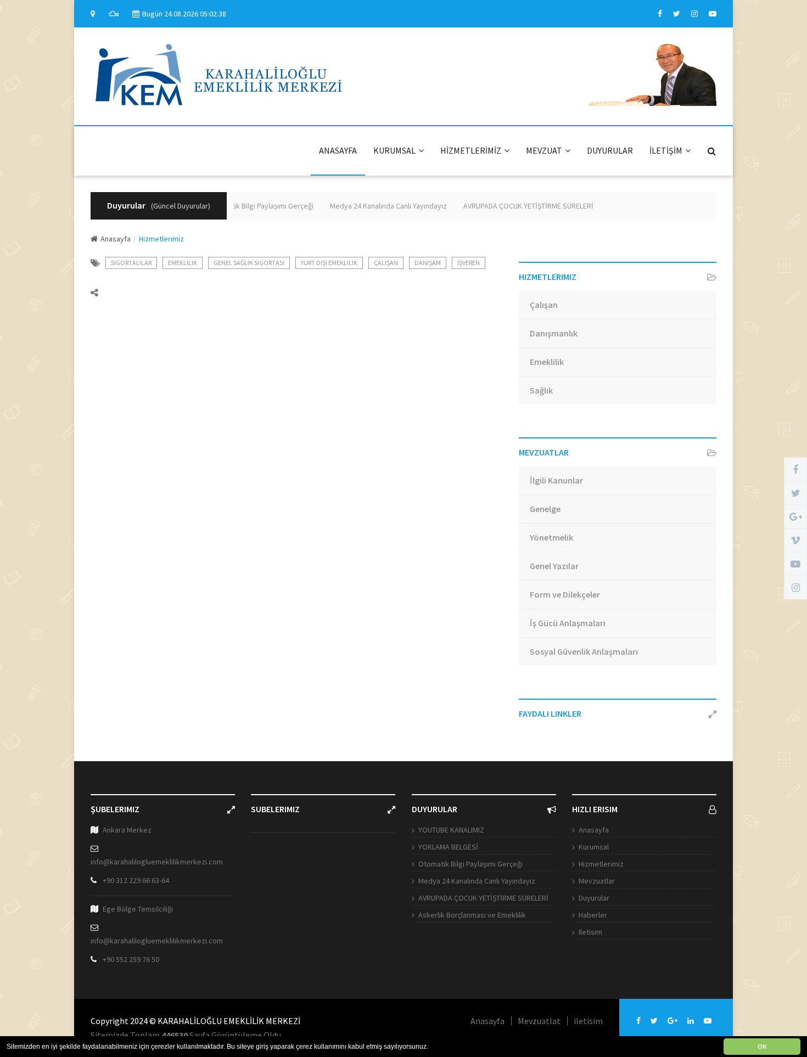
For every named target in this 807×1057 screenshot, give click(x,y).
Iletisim (590, 932)
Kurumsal (594, 847)
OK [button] (762, 1046)
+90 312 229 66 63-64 (136, 880)
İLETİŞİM (665, 150)
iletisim (588, 1020)
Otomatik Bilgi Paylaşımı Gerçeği (251, 206)
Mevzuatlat (539, 1020)
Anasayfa (115, 239)
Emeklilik (182, 262)
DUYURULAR (610, 150)
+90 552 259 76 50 (131, 959)
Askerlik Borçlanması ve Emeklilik (472, 915)
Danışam (427, 262)
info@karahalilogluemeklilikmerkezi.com (157, 862)
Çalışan (386, 262)
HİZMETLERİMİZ (470, 150)
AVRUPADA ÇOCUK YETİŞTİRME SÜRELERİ (518, 206)
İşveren (468, 262)
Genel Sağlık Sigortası (249, 262)
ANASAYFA (338, 150)
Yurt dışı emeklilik (329, 262)
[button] (431, 1047)
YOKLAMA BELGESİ (448, 847)
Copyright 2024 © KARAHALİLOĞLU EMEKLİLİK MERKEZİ (195, 1020)
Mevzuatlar (597, 881)
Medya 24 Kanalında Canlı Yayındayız (378, 206)
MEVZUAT (544, 150)
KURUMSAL (394, 150)
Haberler (593, 915)
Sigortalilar (131, 262)
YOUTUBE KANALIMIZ (451, 830)
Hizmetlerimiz (601, 864)
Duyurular (594, 898)
